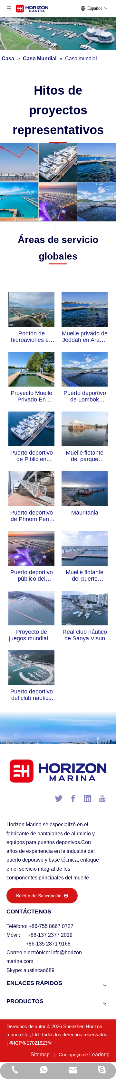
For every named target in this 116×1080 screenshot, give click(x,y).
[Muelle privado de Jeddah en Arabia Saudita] (85, 309)
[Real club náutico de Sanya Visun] (85, 607)
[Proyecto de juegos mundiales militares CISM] (31, 607)
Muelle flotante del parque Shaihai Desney (84, 455)
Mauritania (84, 512)
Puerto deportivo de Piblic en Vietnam (31, 455)
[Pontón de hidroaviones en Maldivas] (31, 309)
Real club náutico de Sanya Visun (85, 635)
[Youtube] (102, 798)
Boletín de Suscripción (40, 895)
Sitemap (40, 1054)
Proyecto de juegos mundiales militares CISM (31, 635)
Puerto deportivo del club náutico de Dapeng (31, 694)
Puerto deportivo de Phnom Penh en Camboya (31, 515)
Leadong (99, 1054)
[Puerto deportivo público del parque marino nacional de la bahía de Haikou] (31, 548)
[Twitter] (58, 798)
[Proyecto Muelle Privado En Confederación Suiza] (31, 369)
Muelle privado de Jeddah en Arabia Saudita (85, 336)
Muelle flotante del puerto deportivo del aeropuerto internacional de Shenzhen (84, 575)
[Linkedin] (87, 798)
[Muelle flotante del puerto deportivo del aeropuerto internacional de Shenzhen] (85, 548)
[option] (58, 182)
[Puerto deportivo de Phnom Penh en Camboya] (31, 488)
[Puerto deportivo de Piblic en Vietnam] (31, 428)
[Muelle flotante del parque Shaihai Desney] (85, 428)
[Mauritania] (85, 488)
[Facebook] (73, 798)
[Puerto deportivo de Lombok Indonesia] (85, 369)
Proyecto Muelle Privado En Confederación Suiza (31, 396)
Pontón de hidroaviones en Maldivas (31, 336)
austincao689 (39, 970)
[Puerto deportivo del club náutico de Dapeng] (31, 667)
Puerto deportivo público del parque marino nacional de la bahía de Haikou (31, 575)
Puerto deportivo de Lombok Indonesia (84, 396)
